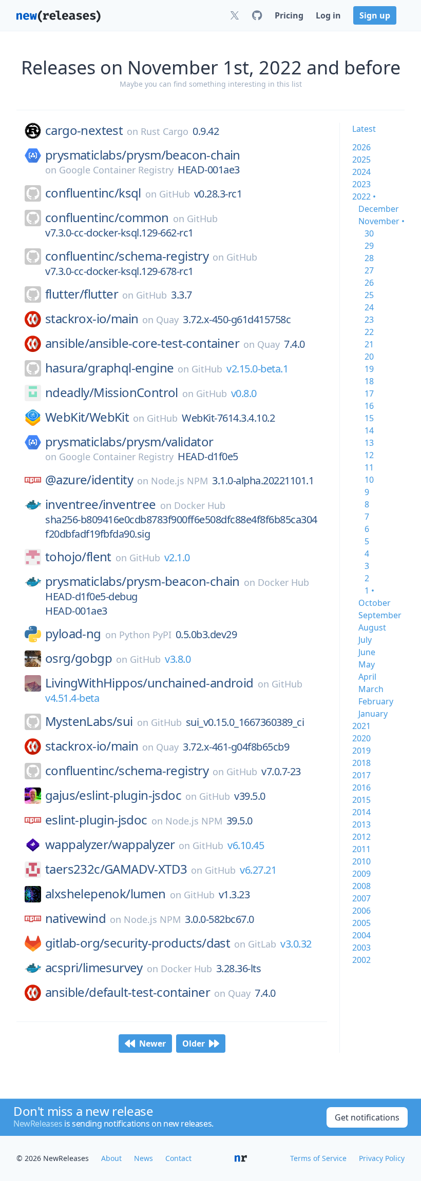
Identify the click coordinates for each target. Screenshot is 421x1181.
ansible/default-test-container (127, 992)
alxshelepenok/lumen (105, 893)
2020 (361, 738)
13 (369, 442)
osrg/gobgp (78, 658)
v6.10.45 (245, 845)
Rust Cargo (164, 131)
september (379, 615)
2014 (361, 812)
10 (369, 479)
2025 (361, 159)
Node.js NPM (179, 481)
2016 (361, 787)
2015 (361, 799)
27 (369, 270)
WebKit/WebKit (87, 417)
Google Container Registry (116, 170)
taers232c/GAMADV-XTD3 (116, 869)
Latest (364, 128)
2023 (361, 184)
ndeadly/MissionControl (111, 392)
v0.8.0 (244, 393)
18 (369, 381)
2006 (361, 910)
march (371, 689)
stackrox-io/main (91, 318)
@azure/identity (89, 479)
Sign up (374, 15)
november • (381, 221)
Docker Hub (199, 505)
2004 (361, 935)
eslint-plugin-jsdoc (96, 820)
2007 (361, 898)
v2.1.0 (177, 557)
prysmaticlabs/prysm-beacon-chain (142, 581)
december (378, 208)
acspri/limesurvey (94, 967)
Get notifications (367, 1117)
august (372, 627)
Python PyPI (145, 634)
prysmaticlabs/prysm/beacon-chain (142, 155)
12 (369, 455)
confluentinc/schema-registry (126, 256)
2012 (361, 836)
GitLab (262, 944)
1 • (369, 590)
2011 (361, 849)
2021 (361, 726)
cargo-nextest (84, 130)
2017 (361, 775)
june (366, 652)
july (365, 639)
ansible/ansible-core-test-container (142, 343)
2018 (361, 763)
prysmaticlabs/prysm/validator (129, 441)
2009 (361, 873)
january (373, 713)
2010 (361, 861)
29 (369, 245)
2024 (361, 172)
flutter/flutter (81, 294)
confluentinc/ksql (93, 193)
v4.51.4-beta (72, 698)
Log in (328, 15)
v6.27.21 (258, 870)
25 (369, 295)
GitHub (174, 194)
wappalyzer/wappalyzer (110, 844)
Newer (152, 1043)
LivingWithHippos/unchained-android (149, 683)
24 (369, 307)
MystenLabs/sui (89, 721)
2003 (361, 947)
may (366, 664)
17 (369, 393)
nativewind (75, 918)
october (374, 602)
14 (369, 430)
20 (369, 356)
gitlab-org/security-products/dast (137, 943)
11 (369, 467)
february (375, 701)
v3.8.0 (177, 659)
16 (369, 405)
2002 (361, 960)
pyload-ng (73, 633)
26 (369, 282)
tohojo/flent (78, 556)
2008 (361, 886)
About (111, 1158)
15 (369, 418)
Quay (167, 319)
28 (369, 258)
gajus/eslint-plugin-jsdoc (113, 795)
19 (369, 369)
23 (369, 319)
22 (369, 332)
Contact (178, 1158)
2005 (361, 923)
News (143, 1158)
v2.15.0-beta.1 (257, 369)
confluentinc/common (107, 217)
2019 (361, 750)
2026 (361, 147)
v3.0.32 (296, 944)
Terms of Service (318, 1158)
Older (193, 1043)
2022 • (364, 196)
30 (369, 233)
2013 (361, 824)
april (367, 676)
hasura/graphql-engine (109, 368)
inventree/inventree (100, 504)
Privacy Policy (382, 1158)
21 (369, 344)
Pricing (289, 15)
